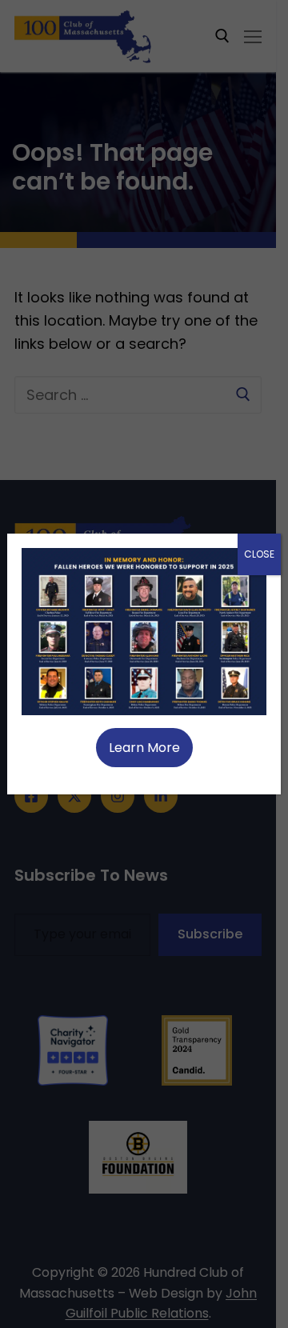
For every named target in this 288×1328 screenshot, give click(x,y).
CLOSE (259, 554)
